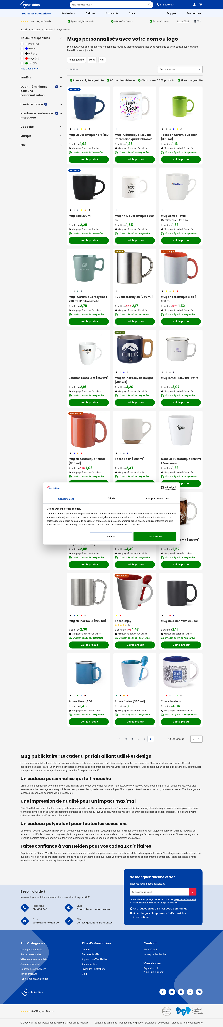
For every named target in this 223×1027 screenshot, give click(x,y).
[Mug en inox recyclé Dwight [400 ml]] (135, 349)
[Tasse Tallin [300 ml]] (135, 430)
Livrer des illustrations (93, 969)
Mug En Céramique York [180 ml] (89, 137)
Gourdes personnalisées (33, 969)
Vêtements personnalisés (33, 959)
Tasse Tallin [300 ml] (129, 459)
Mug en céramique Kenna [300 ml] (87, 461)
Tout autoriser (154, 536)
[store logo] (65, 992)
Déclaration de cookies (157, 1022)
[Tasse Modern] (181, 673)
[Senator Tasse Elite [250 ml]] (89, 349)
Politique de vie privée (131, 1022)
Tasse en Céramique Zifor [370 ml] (179, 137)
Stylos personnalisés (31, 954)
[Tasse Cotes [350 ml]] (135, 673)
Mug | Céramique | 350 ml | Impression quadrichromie (133, 137)
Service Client (183, 21)
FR (198, 21)
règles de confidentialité (185, 899)
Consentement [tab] (66, 498)
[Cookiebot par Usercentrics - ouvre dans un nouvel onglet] (163, 488)
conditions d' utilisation (146, 902)
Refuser (111, 536)
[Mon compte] (194, 4)
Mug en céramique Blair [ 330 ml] (178, 299)
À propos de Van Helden (95, 959)
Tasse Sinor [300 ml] (83, 701)
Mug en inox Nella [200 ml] (87, 621)
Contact (86, 949)
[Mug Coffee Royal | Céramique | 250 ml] (181, 187)
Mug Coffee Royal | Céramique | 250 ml (175, 218)
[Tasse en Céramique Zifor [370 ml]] (181, 106)
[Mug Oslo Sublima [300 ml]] (181, 511)
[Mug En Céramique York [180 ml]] (89, 106)
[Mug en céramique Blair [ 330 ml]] (181, 268)
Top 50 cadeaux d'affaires (34, 978)
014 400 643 (167, 4)
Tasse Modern (171, 701)
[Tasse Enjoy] (135, 592)
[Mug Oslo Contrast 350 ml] (181, 592)
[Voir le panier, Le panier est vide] (201, 4)
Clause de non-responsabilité (187, 1022)
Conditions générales (106, 1022)
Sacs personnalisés (30, 964)
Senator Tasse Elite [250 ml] (88, 378)
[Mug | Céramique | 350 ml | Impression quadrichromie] (135, 106)
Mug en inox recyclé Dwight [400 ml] (134, 380)
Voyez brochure (28, 973)
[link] (115, 739)
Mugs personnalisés (31, 949)
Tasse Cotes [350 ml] (130, 701)
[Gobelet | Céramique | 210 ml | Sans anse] (181, 430)
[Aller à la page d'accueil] (30, 4)
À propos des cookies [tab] (157, 498)
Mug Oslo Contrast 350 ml (179, 621)
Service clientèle (90, 954)
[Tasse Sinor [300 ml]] (89, 673)
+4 (89, 129)
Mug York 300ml (80, 216)
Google (163, 902)
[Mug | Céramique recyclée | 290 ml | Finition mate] (89, 268)
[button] (60, 38)
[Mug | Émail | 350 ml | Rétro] (181, 349)
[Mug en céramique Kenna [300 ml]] (89, 430)
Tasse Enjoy (123, 621)
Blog (84, 973)
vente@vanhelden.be (155, 954)
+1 (181, 695)
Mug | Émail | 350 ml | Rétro (179, 378)
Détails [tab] (111, 498)
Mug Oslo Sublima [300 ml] (180, 540)
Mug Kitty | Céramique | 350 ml (134, 218)
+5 (181, 129)
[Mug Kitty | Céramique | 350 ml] (135, 187)
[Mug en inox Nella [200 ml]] (89, 592)
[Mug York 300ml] (89, 187)
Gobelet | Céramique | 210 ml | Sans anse (181, 461)
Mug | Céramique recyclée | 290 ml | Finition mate (88, 299)
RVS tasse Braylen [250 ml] (134, 297)
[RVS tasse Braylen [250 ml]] (135, 268)
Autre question (89, 964)
